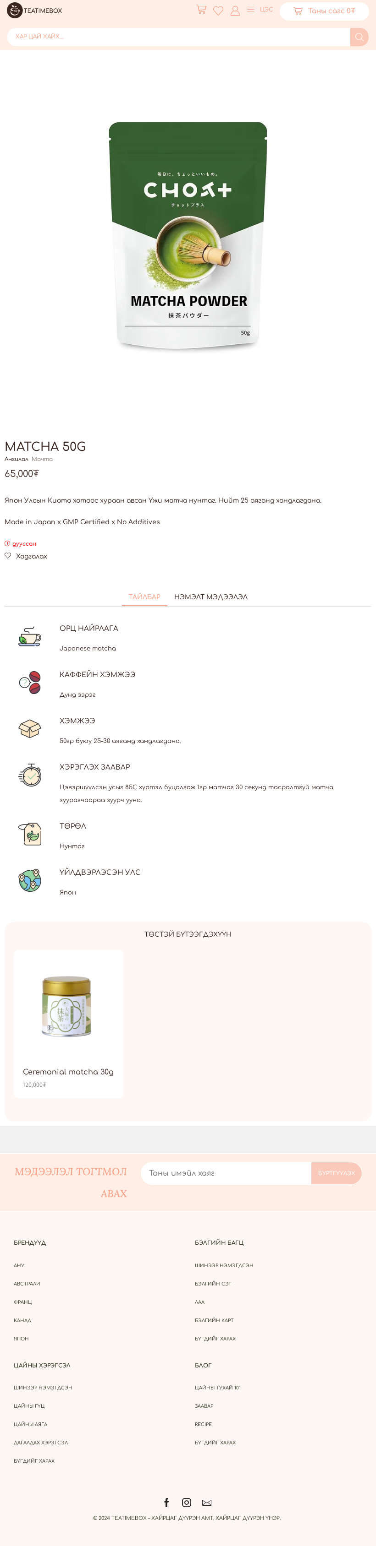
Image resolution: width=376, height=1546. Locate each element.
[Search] (359, 37)
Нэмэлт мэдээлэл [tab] (211, 597)
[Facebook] (166, 1502)
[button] (201, 9)
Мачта (42, 459)
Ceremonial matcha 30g (68, 1072)
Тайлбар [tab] (144, 597)
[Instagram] (186, 1502)
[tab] (144, 597)
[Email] (206, 1502)
